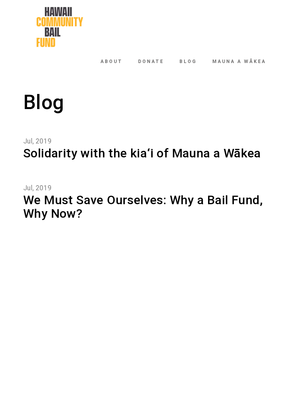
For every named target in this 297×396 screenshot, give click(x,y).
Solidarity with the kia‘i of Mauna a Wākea (142, 153)
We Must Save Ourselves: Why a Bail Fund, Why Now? (143, 207)
